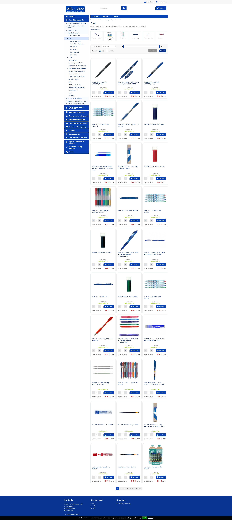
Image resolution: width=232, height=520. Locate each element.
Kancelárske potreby (76, 20)
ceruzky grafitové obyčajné (77, 71)
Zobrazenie (95, 51)
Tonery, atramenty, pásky (78, 116)
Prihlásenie (150, 2)
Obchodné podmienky (123, 504)
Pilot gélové (73, 46)
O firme (115, 16)
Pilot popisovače (74, 52)
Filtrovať (162, 51)
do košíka (109, 92)
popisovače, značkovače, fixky (77, 65)
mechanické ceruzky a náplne (77, 68)
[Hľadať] (124, 8)
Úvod (91, 20)
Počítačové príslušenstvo (78, 123)
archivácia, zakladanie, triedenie (77, 23)
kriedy (70, 93)
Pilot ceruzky (73, 49)
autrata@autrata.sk (73, 514)
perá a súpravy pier (74, 36)
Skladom (111, 51)
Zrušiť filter (153, 51)
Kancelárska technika (77, 120)
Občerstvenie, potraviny (78, 138)
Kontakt (96, 16)
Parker (70, 57)
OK (145, 518)
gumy (70, 82)
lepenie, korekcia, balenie (75, 98)
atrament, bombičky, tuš (76, 63)
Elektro (71, 152)
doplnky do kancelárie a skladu (77, 101)
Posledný (138, 488)
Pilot (70, 38)
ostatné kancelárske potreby (76, 104)
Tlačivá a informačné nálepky (76, 142)
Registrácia (162, 2)
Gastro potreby (74, 134)
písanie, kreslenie (73, 33)
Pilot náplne (73, 55)
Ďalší (131, 488)
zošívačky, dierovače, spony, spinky (76, 26)
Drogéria (72, 130)
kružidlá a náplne (73, 79)
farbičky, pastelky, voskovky (77, 76)
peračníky (71, 95)
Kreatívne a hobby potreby (75, 147)
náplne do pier (73, 60)
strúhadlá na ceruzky (75, 85)
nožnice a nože (72, 30)
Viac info (150, 518)
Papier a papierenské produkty (76, 108)
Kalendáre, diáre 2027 (77, 112)
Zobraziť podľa (96, 46)
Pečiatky (72, 16)
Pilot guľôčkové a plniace (77, 44)
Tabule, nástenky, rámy (77, 127)
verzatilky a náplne (74, 74)
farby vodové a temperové (76, 87)
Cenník (105, 16)
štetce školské (73, 90)
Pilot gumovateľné (75, 41)
